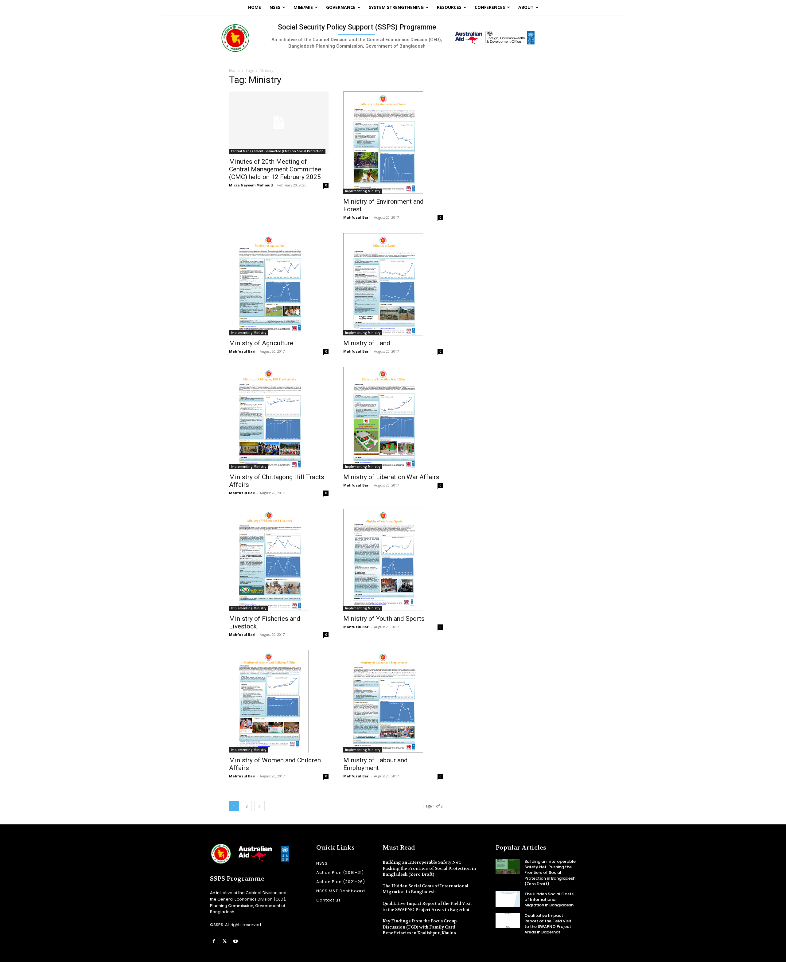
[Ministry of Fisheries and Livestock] (279, 560)
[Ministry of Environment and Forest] (393, 143)
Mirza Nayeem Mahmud (251, 185)
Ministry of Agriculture (261, 343)
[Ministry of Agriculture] (279, 284)
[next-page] (259, 806)
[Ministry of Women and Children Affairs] (279, 701)
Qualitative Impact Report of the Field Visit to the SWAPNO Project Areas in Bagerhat (547, 924)
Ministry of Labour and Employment (375, 764)
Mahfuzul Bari (356, 217)
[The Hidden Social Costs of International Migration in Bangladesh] (508, 899)
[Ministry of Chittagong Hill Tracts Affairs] (279, 418)
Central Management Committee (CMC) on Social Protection (277, 151)
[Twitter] (224, 941)
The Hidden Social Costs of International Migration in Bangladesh (425, 889)
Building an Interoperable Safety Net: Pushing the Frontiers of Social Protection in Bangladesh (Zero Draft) (429, 868)
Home (234, 70)
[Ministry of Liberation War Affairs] (393, 418)
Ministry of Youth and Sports (384, 618)
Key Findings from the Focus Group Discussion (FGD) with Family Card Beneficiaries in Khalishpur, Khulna (420, 927)
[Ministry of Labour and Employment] (393, 701)
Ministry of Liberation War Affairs (391, 477)
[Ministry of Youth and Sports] (393, 560)
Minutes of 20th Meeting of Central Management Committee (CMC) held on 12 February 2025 (275, 169)
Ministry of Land (366, 343)
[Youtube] (235, 941)
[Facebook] (214, 941)
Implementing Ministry (362, 191)
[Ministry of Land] (393, 284)
